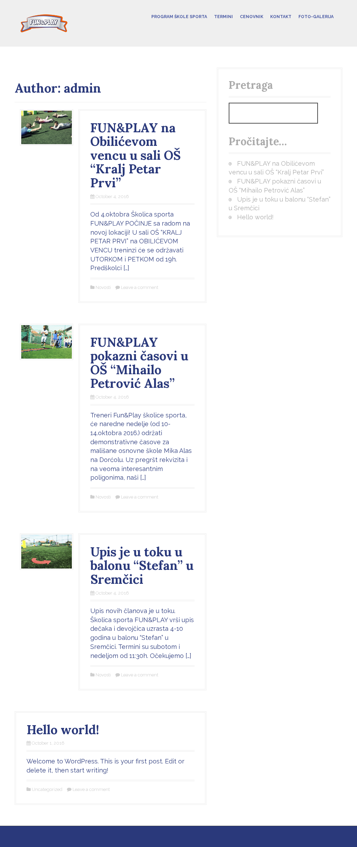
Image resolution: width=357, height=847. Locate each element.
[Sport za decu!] (44, 22)
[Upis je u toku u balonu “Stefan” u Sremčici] (46, 551)
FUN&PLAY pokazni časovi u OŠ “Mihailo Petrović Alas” (139, 363)
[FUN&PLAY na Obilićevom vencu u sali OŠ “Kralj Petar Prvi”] (46, 127)
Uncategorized (47, 789)
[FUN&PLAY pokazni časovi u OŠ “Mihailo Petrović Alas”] (46, 341)
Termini (223, 16)
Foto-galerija (316, 16)
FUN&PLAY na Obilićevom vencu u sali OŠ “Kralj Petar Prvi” (135, 155)
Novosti (103, 287)
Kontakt (280, 16)
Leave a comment (139, 287)
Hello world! (62, 730)
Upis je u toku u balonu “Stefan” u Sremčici (141, 565)
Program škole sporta (179, 16)
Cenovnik (251, 16)
